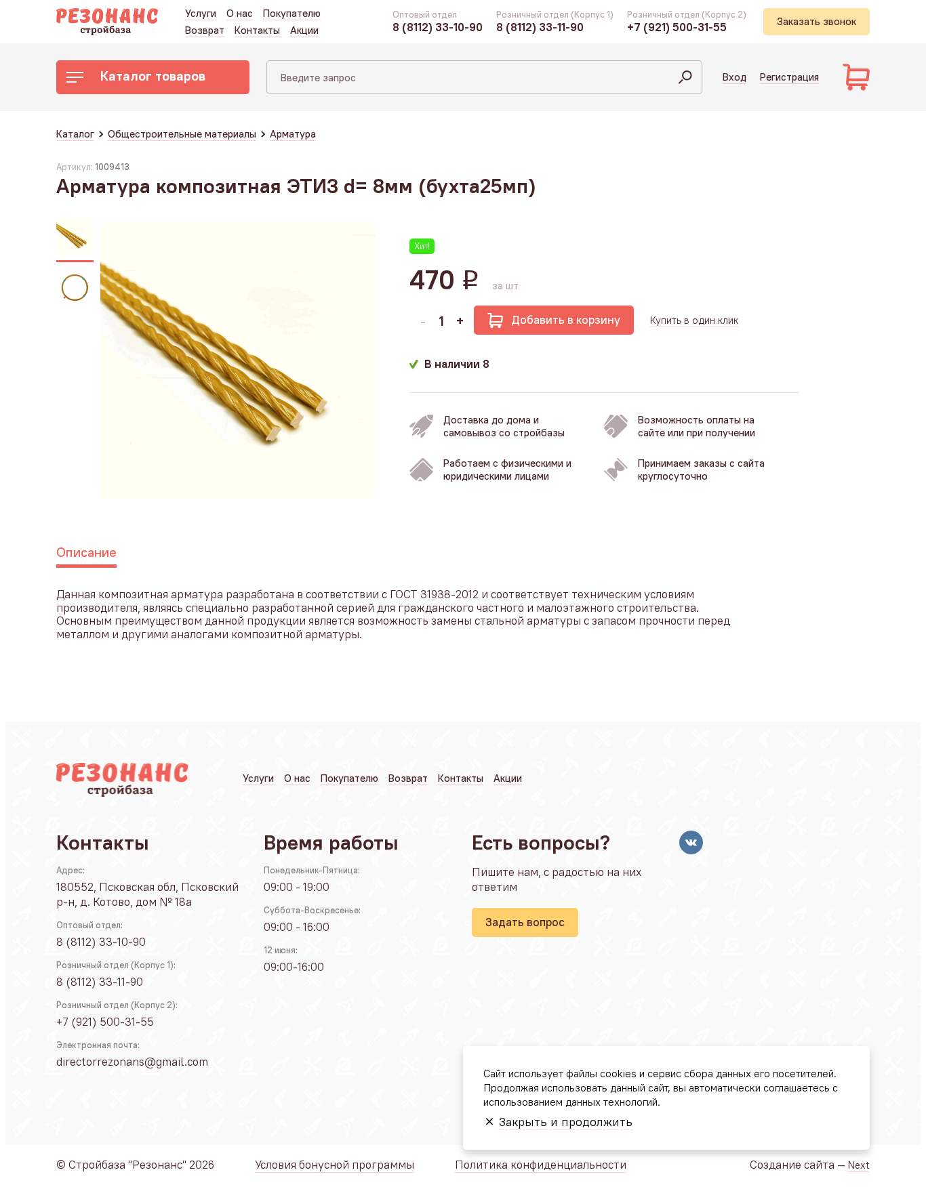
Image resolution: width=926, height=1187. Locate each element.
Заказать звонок (816, 21)
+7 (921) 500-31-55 (677, 27)
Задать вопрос (525, 922)
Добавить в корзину (565, 319)
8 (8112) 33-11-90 (540, 27)
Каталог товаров (152, 75)
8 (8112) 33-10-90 (437, 27)
